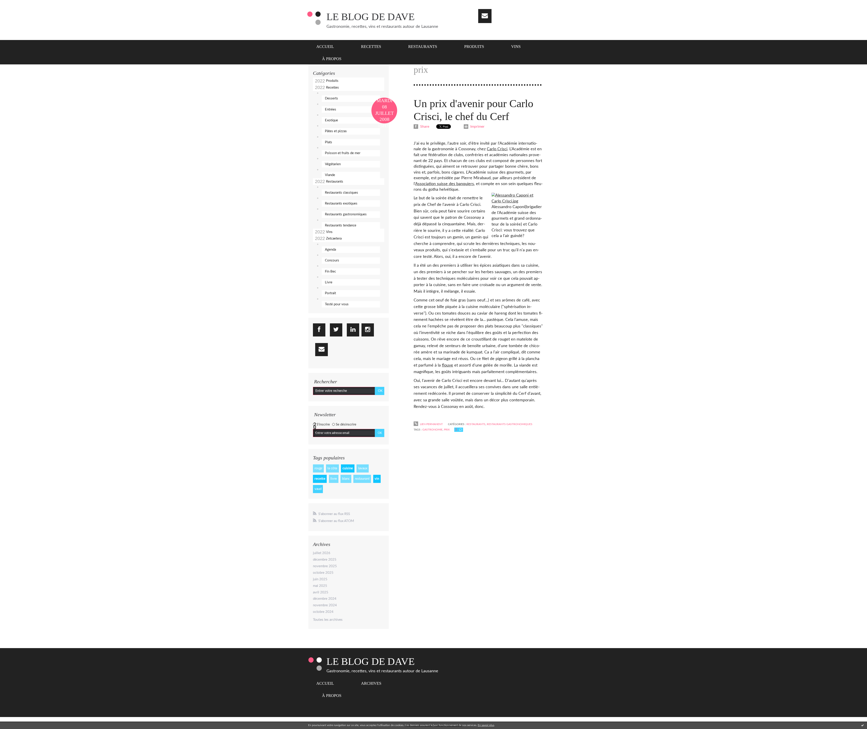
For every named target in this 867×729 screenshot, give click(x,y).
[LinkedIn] (353, 329)
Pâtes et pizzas (336, 131)
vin (377, 478)
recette (320, 478)
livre (333, 478)
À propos (331, 58)
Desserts (331, 98)
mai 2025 (320, 586)
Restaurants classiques (341, 192)
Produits (474, 46)
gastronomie (432, 429)
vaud (318, 489)
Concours (332, 260)
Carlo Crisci (497, 149)
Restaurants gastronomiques (346, 214)
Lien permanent (431, 424)
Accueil (325, 46)
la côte (332, 468)
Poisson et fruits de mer (342, 153)
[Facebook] (319, 329)
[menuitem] (327, 46)
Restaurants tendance (340, 225)
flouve (447, 365)
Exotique (331, 120)
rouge (318, 468)
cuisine (348, 468)
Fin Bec (330, 271)
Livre (328, 282)
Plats (328, 142)
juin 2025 (320, 579)
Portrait (330, 293)
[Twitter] (336, 329)
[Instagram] (367, 329)
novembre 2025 (325, 566)
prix (447, 429)
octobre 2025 (323, 572)
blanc (346, 478)
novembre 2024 (325, 605)
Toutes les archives (328, 619)
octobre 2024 (323, 612)
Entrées (330, 109)
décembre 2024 (324, 598)
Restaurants (422, 46)
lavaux (362, 468)
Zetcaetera (334, 238)
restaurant (362, 478)
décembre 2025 (324, 559)
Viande (330, 175)
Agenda (330, 249)
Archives (371, 683)
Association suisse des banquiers (444, 184)
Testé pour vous (337, 304)
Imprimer (477, 126)
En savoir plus (486, 725)
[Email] (485, 16)
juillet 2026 (321, 553)
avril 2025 (320, 592)
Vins (516, 46)
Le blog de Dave (370, 16)
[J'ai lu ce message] (862, 725)
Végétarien (333, 164)
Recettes (371, 46)
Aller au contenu (15, 4)
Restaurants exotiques (341, 203)
